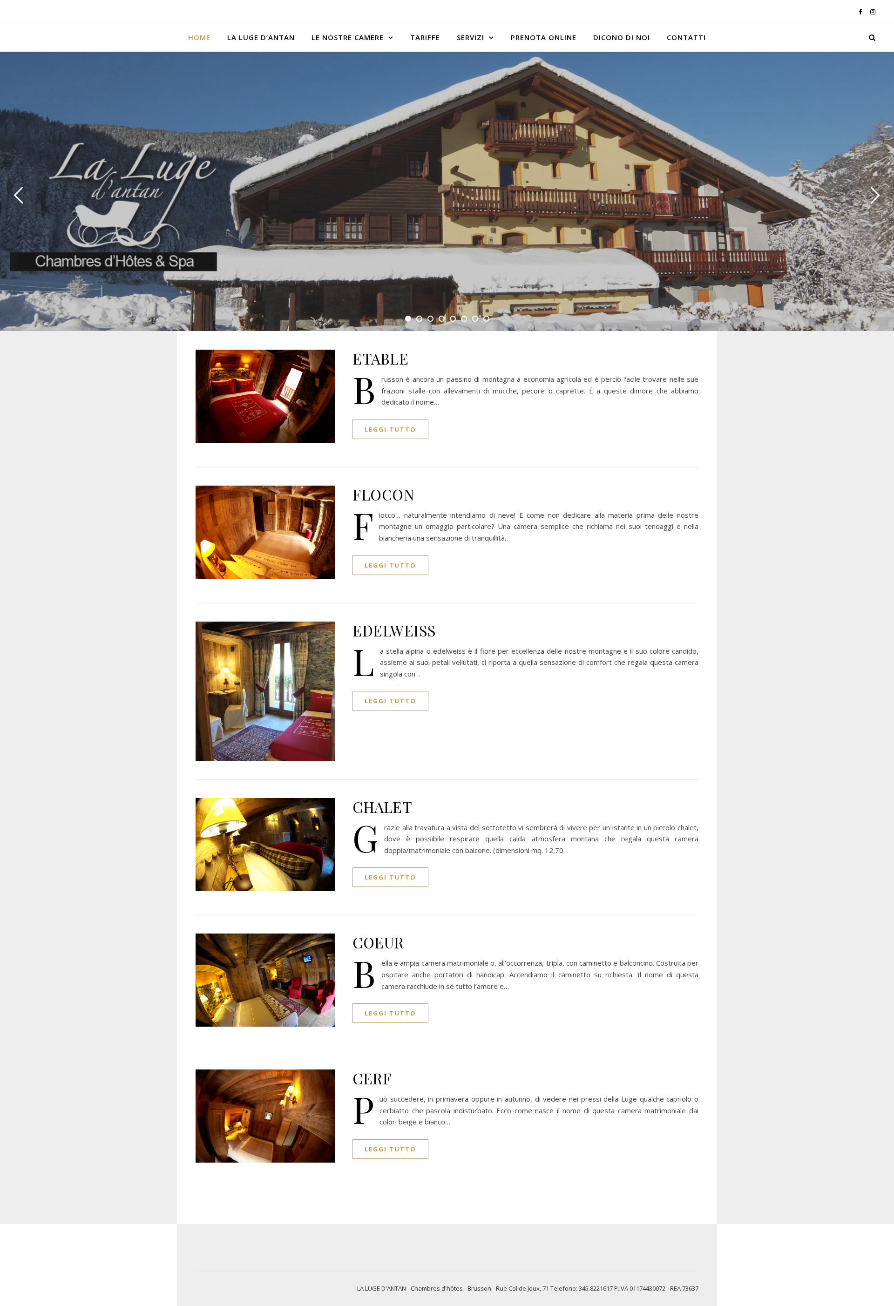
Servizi (470, 37)
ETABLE (380, 358)
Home (199, 37)
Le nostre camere (348, 37)
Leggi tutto (390, 429)
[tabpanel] (447, 191)
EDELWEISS (394, 630)
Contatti (686, 37)
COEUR (378, 942)
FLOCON (383, 494)
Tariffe (425, 37)
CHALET (382, 807)
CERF (371, 1078)
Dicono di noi (621, 37)
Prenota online (543, 37)
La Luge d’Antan (261, 37)
